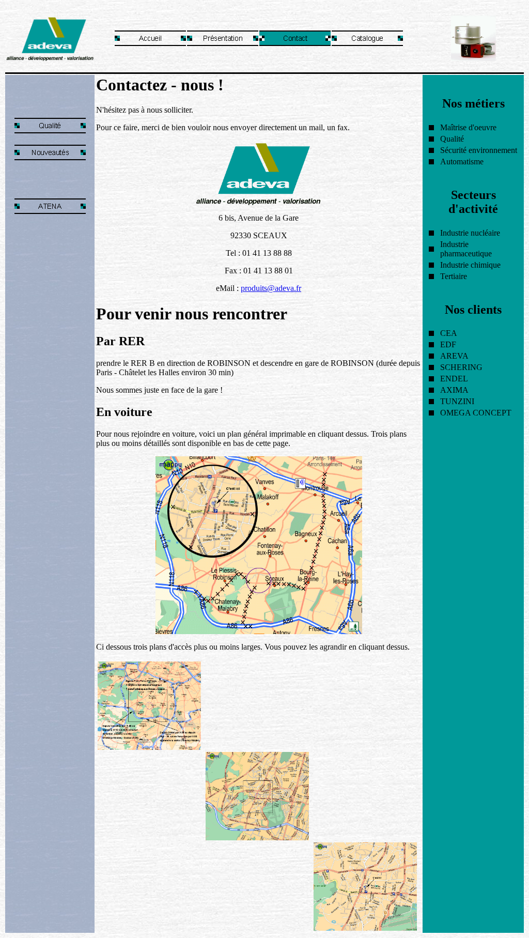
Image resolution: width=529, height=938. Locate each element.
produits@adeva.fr (271, 288)
